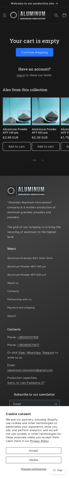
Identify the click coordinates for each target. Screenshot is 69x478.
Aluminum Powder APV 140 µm (15, 131)
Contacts (13, 291)
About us (13, 283)
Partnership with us (19, 299)
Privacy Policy (39, 441)
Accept (33, 450)
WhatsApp (34, 352)
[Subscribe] (56, 404)
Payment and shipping (21, 307)
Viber (21, 352)
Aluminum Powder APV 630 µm (44, 131)
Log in (21, 75)
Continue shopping (34, 52)
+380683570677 (28, 345)
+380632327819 (27, 337)
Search (11, 316)
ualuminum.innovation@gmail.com (30, 370)
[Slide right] (43, 160)
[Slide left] (26, 160)
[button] (5, 15)
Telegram (48, 352)
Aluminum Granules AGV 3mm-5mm (30, 258)
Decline (33, 460)
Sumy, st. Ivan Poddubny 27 (26, 382)
